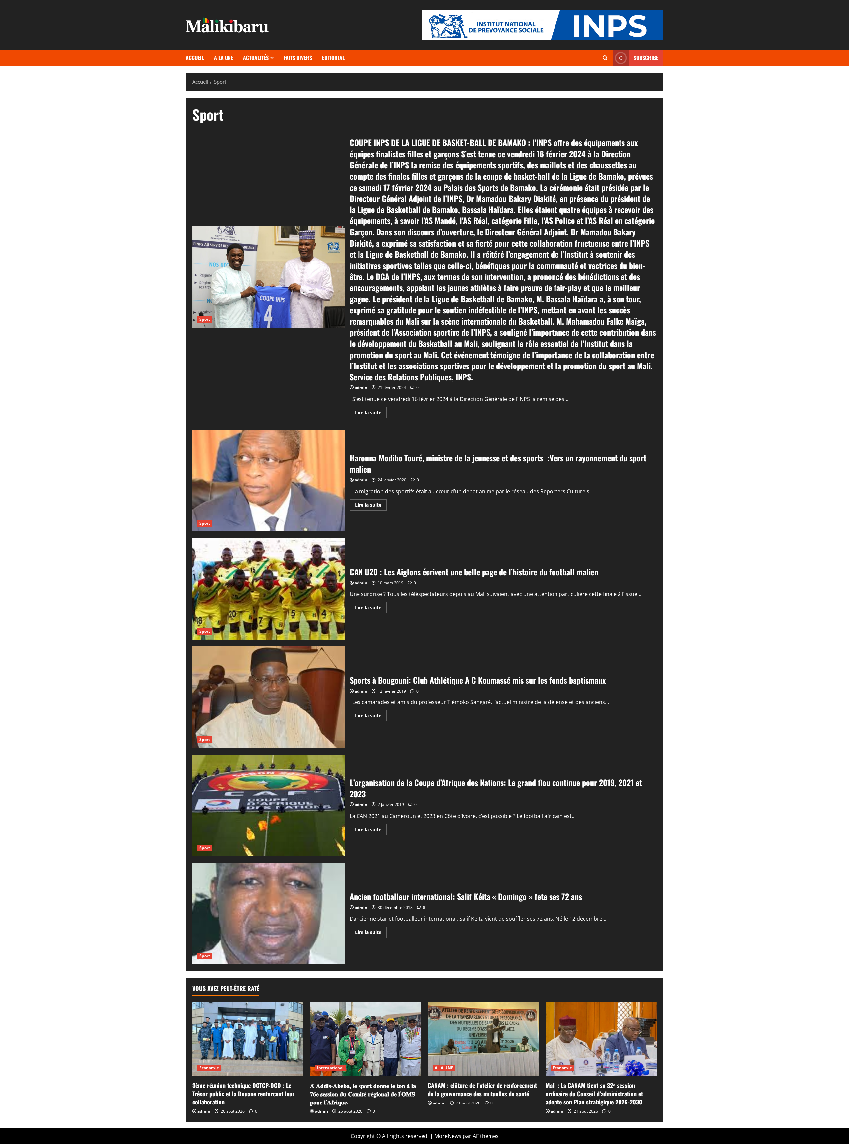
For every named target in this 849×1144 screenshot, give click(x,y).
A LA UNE (223, 58)
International (330, 1068)
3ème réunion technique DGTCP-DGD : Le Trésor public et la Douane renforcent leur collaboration (243, 1093)
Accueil (195, 58)
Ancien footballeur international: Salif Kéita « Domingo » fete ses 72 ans (268, 913)
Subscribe (646, 58)
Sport (204, 319)
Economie (209, 1068)
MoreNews (447, 1136)
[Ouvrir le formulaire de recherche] (605, 57)
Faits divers (298, 58)
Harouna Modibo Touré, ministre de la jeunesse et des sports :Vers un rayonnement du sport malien (268, 480)
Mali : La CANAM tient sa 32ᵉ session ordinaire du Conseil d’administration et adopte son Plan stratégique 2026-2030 (594, 1093)
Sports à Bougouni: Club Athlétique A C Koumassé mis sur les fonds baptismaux (268, 697)
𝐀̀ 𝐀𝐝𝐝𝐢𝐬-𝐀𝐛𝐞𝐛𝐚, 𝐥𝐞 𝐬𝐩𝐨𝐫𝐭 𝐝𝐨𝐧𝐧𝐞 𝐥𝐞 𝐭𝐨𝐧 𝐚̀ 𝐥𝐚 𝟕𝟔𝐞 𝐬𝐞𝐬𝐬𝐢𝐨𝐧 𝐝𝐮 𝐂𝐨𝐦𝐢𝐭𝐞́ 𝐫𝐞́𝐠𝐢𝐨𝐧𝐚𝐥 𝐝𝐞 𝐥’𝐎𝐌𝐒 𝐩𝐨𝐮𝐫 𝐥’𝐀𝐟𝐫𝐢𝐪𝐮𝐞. (363, 1093)
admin (361, 387)
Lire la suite (371, 413)
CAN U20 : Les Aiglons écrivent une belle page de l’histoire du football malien (268, 589)
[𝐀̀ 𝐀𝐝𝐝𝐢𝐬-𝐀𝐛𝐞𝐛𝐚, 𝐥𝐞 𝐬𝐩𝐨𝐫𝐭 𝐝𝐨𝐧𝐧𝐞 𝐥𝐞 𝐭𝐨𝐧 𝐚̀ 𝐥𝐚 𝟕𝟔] (365, 1039)
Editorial (333, 58)
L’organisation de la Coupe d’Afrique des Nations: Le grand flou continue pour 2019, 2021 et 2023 (268, 805)
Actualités (256, 58)
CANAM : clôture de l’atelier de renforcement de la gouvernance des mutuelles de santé (482, 1089)
